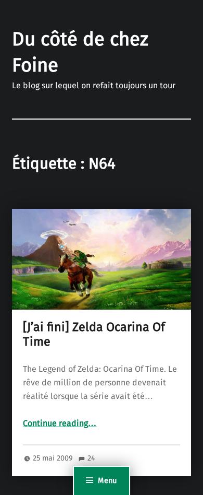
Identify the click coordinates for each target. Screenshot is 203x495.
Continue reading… (59, 423)
